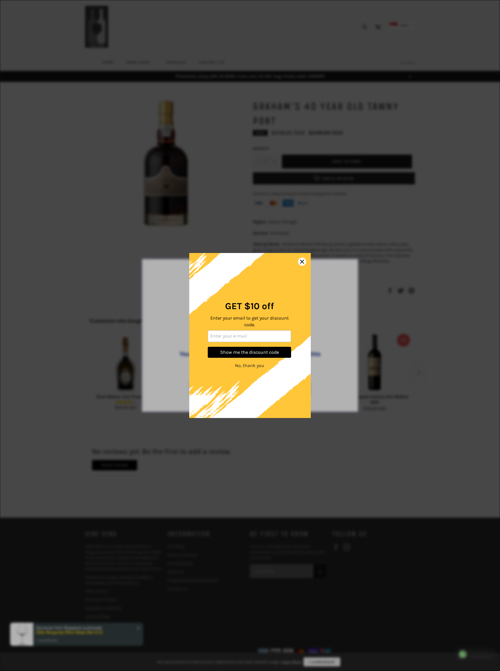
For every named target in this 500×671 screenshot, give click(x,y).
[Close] (302, 262)
